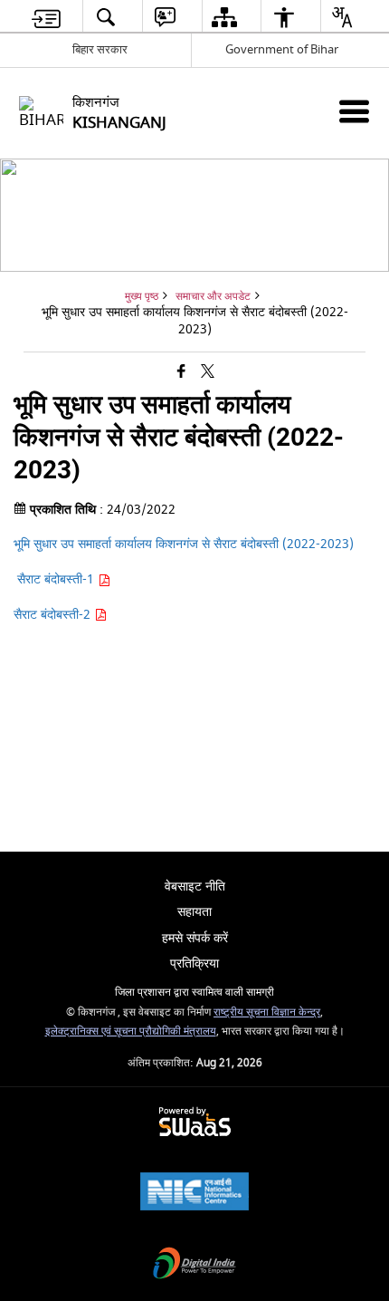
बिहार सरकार (100, 49)
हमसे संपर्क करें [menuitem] (195, 938)
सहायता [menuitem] (194, 911)
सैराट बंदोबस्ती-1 (56, 579)
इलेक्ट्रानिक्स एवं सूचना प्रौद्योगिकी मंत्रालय (130, 1031)
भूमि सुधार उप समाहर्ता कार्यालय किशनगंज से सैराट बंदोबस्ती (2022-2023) (184, 544)
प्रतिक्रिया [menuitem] (194, 963)
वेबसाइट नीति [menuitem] (195, 886)
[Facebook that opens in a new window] (181, 372)
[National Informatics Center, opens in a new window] (194, 1194)
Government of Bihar (281, 49)
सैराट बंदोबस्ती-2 (54, 614)
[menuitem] (47, 17)
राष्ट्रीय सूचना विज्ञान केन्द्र (266, 1012)
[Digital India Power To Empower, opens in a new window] (194, 1265)
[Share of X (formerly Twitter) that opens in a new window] (207, 372)
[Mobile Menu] (354, 111)
